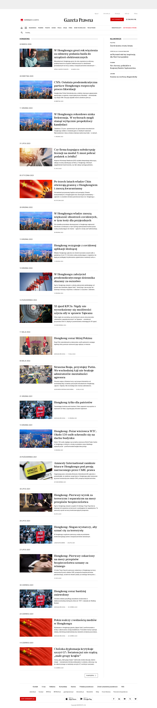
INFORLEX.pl (57, 692)
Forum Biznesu (106, 692)
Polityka (112, 42)
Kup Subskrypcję (117, 19)
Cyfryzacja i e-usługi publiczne (119, 51)
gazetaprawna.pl (68, 692)
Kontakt (35, 687)
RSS (122, 687)
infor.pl (127, 13)
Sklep (135, 13)
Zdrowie (112, 73)
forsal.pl (117, 13)
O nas (44, 687)
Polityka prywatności (86, 687)
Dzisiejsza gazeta (31, 20)
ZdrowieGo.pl (80, 692)
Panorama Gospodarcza (120, 692)
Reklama (52, 687)
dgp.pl (96, 13)
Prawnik (112, 62)
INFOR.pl (48, 692)
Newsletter (90, 692)
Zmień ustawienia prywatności (107, 687)
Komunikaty (63, 687)
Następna (90, 675)
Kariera (73, 687)
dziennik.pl (106, 13)
